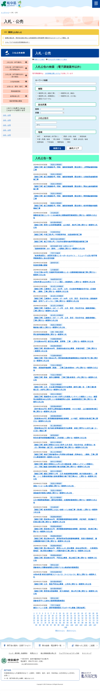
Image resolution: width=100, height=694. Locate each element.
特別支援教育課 (56, 572)
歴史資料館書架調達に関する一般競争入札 (50, 334)
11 (63, 613)
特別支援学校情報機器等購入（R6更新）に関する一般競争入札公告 (60, 438)
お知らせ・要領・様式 (15, 86)
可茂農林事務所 (56, 355)
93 (36, 625)
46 (60, 618)
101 (67, 625)
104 (81, 625)
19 (93, 613)
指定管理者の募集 (15, 101)
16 (82, 613)
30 (67, 615)
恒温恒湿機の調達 (40, 265)
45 (56, 618)
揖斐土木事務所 (56, 394)
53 (86, 618)
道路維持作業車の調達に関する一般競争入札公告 (53, 493)
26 (53, 615)
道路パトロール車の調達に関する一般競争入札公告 (54, 486)
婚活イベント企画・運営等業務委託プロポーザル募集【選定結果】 (59, 608)
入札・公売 (7, 115)
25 (49, 615)
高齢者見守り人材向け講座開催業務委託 (49, 601)
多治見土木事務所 (57, 286)
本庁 (38, 136)
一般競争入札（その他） (68, 96)
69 (79, 620)
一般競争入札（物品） (67, 93)
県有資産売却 (15, 91)
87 (79, 622)
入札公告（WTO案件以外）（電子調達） (14, 76)
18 (89, 613)
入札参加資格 (14, 81)
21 (34, 615)
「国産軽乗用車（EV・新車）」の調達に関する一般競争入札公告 (59, 249)
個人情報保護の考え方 (48, 653)
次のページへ (71, 630)
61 (49, 620)
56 (97, 618)
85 (71, 622)
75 (34, 622)
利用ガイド (34, 653)
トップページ (5, 12)
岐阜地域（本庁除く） (52, 136)
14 (75, 613)
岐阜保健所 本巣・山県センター (62, 246)
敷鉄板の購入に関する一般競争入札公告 (50, 327)
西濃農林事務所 (56, 517)
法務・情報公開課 (57, 332)
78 (45, 622)
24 (45, 615)
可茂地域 (67, 139)
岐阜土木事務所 (56, 442)
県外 (69, 142)
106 (90, 625)
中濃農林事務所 (56, 339)
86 (75, 622)
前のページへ (60, 630)
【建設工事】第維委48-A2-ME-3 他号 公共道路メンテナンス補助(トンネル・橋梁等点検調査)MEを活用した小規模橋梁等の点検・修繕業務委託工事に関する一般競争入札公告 (65, 399)
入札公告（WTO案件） (15, 62)
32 (75, 615)
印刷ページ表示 (39, 59)
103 (76, 625)
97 (51, 625)
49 (71, 618)
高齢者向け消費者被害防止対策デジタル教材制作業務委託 (56, 567)
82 (60, 622)
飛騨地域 (60, 142)
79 (49, 622)
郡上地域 (57, 139)
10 (60, 613)
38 (97, 615)
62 (53, 620)
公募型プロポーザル (44, 99)
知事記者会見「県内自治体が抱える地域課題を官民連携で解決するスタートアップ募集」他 (37, 38)
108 (65, 627)
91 (93, 622)
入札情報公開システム (52, 73)
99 (58, 625)
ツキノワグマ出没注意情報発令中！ (17, 42)
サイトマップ (86, 653)
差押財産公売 (14, 96)
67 (71, 620)
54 (90, 618)
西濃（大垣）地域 (70, 136)
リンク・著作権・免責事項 (18, 653)
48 (67, 618)
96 (47, 625)
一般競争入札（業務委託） (46, 96)
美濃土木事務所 (56, 164)
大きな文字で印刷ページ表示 (57, 59)
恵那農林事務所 (56, 406)
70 (82, 620)
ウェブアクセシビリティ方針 (69, 653)
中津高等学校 (55, 232)
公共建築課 (54, 270)
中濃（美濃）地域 (43, 139)
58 (38, 620)
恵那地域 (40, 142)
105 (85, 625)
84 (67, 622)
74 (97, 620)
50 (75, 618)
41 (41, 618)
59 (41, 620)
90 (90, 622)
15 (78, 613)
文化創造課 (54, 213)
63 (56, 620)
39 (34, 618)
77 (41, 622)
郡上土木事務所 (56, 452)
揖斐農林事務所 (56, 346)
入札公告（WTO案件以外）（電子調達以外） (14, 68)
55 (93, 618)
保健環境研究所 (56, 279)
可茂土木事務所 (56, 365)
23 (41, 615)
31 (71, 615)
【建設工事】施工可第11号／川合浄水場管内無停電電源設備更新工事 (60, 242)
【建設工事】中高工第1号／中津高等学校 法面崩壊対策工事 (57, 235)
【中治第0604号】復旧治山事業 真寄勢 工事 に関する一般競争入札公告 (63, 341)
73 (93, 620)
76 (38, 622)
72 (90, 620)
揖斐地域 (83, 136)
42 (45, 618)
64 (60, 620)
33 (79, 615)
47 (64, 618)
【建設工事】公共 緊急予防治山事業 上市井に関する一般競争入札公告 (62, 584)
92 (97, 622)
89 (86, 622)
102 (72, 625)
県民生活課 (54, 565)
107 (94, 625)
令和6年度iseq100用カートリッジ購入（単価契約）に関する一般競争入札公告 (64, 282)
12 (67, 613)
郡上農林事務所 (56, 426)
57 (34, 620)
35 (86, 615)
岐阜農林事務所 (56, 222)
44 (53, 618)
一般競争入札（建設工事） (46, 93)
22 (38, 615)
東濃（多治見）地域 (81, 139)
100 (62, 625)
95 (44, 625)
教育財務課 (54, 435)
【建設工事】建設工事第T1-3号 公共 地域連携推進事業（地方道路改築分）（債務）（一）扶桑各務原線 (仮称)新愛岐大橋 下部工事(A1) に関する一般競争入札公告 (65, 476)
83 (64, 622)
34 (82, 615)
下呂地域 (50, 142)
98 (55, 625)
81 (56, 622)
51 (79, 618)
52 (82, 618)
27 (56, 615)
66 (67, 620)
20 (97, 613)
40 (38, 618)
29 (64, 615)
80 (53, 622)
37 (93, 615)
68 (75, 620)
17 (86, 613)
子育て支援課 (55, 253)
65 (64, 620)
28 (60, 615)
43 (49, 618)
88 (82, 622)
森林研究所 (54, 263)
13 (71, 613)
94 (40, 625)
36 (90, 615)
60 (45, 620)
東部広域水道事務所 (58, 239)
